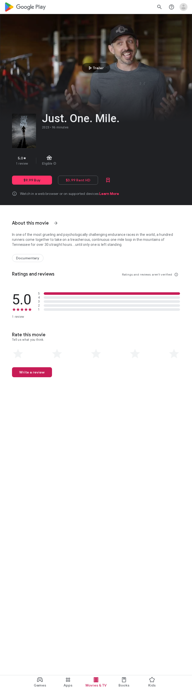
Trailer (95, 68)
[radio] (18, 354)
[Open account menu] (184, 7)
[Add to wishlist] (108, 180)
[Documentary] (28, 258)
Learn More (109, 193)
